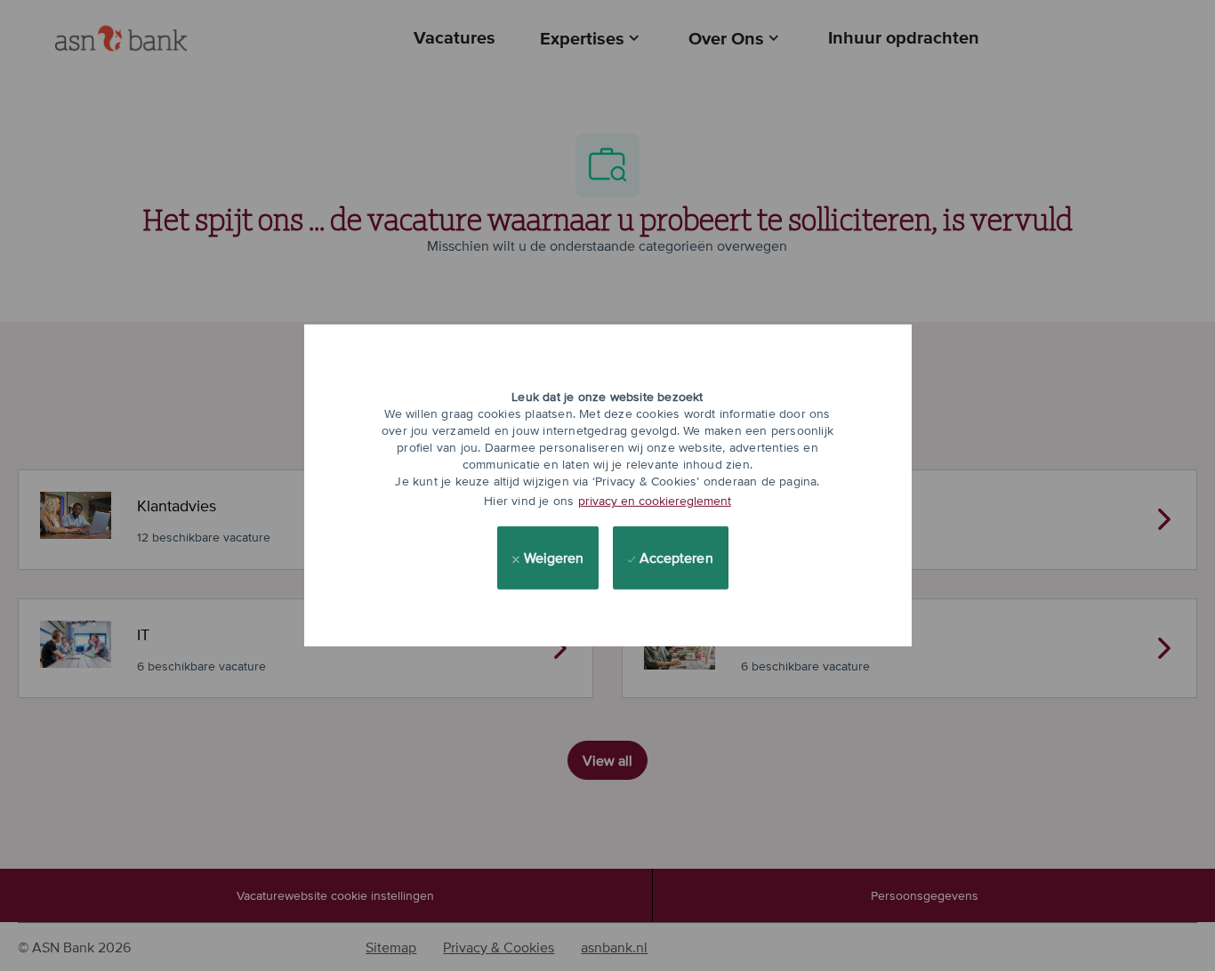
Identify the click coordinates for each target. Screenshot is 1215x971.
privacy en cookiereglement (654, 501)
